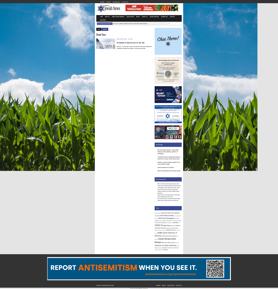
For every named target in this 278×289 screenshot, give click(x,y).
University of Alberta (174, 247)
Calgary (160, 220)
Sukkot (156, 247)
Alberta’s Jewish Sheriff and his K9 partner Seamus (169, 171)
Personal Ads (164, 17)
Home (101, 17)
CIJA (179, 222)
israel (159, 232)
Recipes (138, 17)
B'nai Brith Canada (166, 216)
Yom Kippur (165, 249)
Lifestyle (122, 39)
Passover (158, 245)
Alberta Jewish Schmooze (118, 17)
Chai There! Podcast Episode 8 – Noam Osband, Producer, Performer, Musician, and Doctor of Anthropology (168, 151)
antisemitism (157, 215)
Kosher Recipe (164, 239)
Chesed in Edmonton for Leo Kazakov (166, 167)
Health (118, 39)
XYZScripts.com (145, 288)
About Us (107, 17)
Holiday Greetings (116, 2)
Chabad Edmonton (169, 222)
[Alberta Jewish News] (109, 8)
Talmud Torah (159, 247)
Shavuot (177, 245)
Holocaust (173, 230)
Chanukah (175, 222)
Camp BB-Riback (175, 220)
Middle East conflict (165, 242)
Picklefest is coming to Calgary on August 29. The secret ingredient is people (169, 163)
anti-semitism (175, 213)
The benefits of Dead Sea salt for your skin (130, 42)
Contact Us (145, 17)
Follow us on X (125, 2)
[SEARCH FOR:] (174, 23)
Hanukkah (168, 230)
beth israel (156, 218)
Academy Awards (158, 213)
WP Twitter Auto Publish (134, 288)
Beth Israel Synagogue (166, 218)
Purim (163, 245)
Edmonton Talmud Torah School (171, 228)
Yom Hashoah (160, 249)
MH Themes (112, 285)
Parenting (177, 242)
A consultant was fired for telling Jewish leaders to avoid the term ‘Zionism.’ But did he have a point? (169, 158)
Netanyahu (173, 242)
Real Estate (103, 20)
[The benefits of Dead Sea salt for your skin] (105, 48)
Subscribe (102, 2)
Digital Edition (130, 17)
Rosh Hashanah (170, 245)
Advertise (108, 2)
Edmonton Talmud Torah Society (160, 230)
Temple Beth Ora (165, 247)
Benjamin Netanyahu (177, 215)
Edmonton (173, 225)
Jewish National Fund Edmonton (169, 236)
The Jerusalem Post (161, 179)
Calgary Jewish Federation (167, 220)
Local (125, 39)
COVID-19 (158, 225)
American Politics (166, 213)
